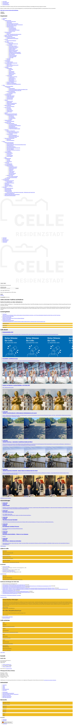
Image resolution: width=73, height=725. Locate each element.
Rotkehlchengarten (13, 80)
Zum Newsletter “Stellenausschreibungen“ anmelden (10, 595)
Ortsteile (8, 58)
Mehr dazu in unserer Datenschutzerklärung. (9, 10)
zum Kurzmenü (5, 3)
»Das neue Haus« (12, 31)
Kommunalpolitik (8, 32)
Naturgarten (11, 74)
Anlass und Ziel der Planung (14, 30)
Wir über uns (11, 115)
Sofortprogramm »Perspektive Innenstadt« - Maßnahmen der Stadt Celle (21, 192)
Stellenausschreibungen (11, 40)
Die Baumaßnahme (12, 28)
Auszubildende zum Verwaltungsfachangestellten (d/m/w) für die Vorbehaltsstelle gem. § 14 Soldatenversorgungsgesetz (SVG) (27, 585)
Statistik (8, 59)
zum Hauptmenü (6, 2)
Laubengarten (11, 77)
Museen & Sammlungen (9, 142)
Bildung (6, 100)
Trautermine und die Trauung (14, 128)
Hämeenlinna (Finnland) (13, 46)
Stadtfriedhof (9, 75)
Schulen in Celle (10, 101)
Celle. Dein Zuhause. (10, 106)
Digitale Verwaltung (8, 36)
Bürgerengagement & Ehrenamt (11, 113)
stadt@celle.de (7, 666)
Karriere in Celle (3, 597)
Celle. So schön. (5, 568)
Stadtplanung (7, 60)
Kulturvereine (7, 178)
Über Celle (7, 41)
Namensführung (12, 126)
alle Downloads (3, 573)
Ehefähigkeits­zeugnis (13, 127)
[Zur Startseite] (32, 235)
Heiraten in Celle (8, 122)
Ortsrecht (9, 33)
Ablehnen (2, 12)
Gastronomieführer (10, 140)
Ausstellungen (9, 181)
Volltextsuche (3, 288)
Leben (4, 85)
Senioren (8, 87)
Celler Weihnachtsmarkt (9, 182)
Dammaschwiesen (12, 173)
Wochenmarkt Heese (13, 137)
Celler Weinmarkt (8, 184)
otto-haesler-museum (11, 146)
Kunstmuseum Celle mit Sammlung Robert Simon (16, 144)
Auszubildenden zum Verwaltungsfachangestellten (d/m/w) (14, 587)
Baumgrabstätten (12, 78)
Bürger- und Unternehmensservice (11, 35)
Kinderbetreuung (8, 94)
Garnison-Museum (10, 148)
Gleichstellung (9, 93)
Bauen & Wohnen (8, 105)
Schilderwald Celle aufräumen (12, 38)
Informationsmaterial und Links (15, 90)
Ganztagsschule (10, 97)
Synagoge (9, 150)
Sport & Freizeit (8, 107)
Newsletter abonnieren (7, 696)
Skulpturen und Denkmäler (12, 177)
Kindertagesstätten (10, 95)
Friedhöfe (6, 67)
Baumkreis (11, 69)
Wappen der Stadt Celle (13, 43)
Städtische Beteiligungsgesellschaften (12, 194)
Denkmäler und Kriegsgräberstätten (14, 84)
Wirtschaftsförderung (9, 188)
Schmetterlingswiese (13, 76)
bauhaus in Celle (10, 175)
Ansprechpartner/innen (11, 21)
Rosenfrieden (11, 79)
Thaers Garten (11, 171)
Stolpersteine (9, 163)
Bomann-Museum (10, 143)
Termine (8, 160)
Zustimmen (2, 13)
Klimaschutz (9, 63)
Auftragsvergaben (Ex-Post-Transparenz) (15, 24)
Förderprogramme (8, 191)
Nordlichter (7, 183)
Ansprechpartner (8, 189)
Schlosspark (11, 169)
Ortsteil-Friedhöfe (10, 82)
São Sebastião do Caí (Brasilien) (15, 53)
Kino (5, 157)
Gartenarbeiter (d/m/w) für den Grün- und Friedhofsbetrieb (14, 584)
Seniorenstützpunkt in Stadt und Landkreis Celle (18, 89)
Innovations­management (10, 193)
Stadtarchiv (7, 162)
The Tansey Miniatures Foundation (13, 149)
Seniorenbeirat (12, 88)
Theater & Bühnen (8, 152)
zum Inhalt (5, 1)
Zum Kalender (3, 546)
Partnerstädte (9, 44)
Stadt (4, 19)
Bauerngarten (11, 72)
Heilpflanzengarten (13, 167)
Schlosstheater (10, 153)
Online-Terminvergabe (13, 318)
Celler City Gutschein (11, 130)
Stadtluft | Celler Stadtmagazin (9, 570)
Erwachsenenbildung (11, 104)
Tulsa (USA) (11, 57)
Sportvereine (9, 109)
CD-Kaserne (9, 154)
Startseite (4, 238)
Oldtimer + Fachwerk (9, 186)
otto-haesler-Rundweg (13, 176)
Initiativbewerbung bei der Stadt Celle (10, 593)
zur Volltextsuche (6, 4)
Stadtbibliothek (8, 158)
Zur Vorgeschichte (12, 27)
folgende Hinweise (9, 668)
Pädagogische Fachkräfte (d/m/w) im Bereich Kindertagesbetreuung (16, 591)
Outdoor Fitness (10, 110)
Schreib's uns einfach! (11, 37)
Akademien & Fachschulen (12, 103)
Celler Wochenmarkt (13, 135)
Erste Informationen (13, 124)
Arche (10, 70)
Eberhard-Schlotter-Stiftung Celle (13, 147)
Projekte (10, 119)
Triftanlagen (11, 172)
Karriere (6, 39)
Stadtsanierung (10, 61)
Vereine (6, 112)
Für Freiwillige (11, 117)
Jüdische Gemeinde (10, 121)
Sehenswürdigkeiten (8, 164)
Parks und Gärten (10, 165)
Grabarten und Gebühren (11, 83)
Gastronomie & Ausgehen (9, 138)
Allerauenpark (11, 174)
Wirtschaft (5, 187)
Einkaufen (7, 129)
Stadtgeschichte (10, 42)
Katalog (8, 159)
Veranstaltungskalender (9, 180)
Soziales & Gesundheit (9, 86)
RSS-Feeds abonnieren (7, 697)
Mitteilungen (9, 22)
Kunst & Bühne (9, 156)
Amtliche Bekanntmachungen (12, 23)
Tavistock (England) (13, 55)
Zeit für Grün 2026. (6, 566)
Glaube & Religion (8, 120)
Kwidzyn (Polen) (12, 49)
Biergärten (9, 139)
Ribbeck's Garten (12, 73)
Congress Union (10, 155)
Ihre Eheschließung (10, 123)
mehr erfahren (5, 607)
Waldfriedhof (9, 68)
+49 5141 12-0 (7, 664)
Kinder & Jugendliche (11, 91)
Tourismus (5, 18)
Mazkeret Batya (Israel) (13, 50)
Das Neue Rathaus (10, 26)
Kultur (4, 141)
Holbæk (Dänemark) (13, 48)
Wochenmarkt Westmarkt (14, 136)
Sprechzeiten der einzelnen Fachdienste (50, 680)
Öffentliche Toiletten (13, 132)
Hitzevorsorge (9, 66)
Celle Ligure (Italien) (13, 45)
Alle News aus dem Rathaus (5, 498)
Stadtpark (11, 170)
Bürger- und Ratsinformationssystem (14, 34)
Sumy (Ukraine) (12, 54)
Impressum (5, 241)
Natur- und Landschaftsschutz (12, 65)
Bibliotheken (9, 102)
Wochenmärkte (10, 134)
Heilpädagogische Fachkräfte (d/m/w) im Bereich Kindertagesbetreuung (16, 592)
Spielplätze (9, 108)
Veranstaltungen (6, 179)
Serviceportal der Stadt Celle (8, 316)
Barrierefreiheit (6, 239)
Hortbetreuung (10, 98)
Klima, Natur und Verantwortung (11, 62)
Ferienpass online (12, 92)
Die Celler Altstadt (6, 617)
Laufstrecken (9, 111)
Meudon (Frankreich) (13, 51)
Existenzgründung (8, 190)
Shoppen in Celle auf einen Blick (13, 131)
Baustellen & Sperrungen (11, 25)
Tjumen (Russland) (12, 56)
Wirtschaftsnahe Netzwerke (10, 195)
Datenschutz (5, 240)
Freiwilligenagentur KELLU (12, 114)
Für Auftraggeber (12, 118)
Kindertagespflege (10, 96)
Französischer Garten (13, 166)
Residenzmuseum (10, 145)
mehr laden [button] (2, 652)
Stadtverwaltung (8, 20)
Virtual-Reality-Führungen (8, 616)
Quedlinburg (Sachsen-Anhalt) (15, 52)
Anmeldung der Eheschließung (15, 125)
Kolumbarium (11, 71)
